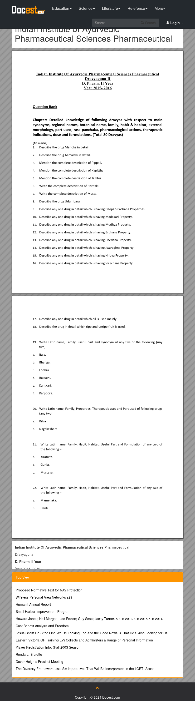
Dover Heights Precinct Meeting (39, 661)
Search (150, 22)
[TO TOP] (97, 687)
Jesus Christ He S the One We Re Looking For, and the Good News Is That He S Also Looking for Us (91, 632)
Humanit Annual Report (33, 604)
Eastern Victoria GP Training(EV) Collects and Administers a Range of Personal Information (84, 640)
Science (86, 8)
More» (160, 8)
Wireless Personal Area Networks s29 (44, 597)
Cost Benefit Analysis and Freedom (42, 625)
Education (60, 8)
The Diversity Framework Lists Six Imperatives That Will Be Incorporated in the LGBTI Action (85, 668)
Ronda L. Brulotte (29, 654)
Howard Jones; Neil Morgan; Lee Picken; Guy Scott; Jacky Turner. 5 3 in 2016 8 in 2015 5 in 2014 (89, 618)
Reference (136, 8)
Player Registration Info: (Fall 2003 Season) (49, 647)
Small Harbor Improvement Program (43, 611)
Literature (110, 8)
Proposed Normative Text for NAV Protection (49, 590)
